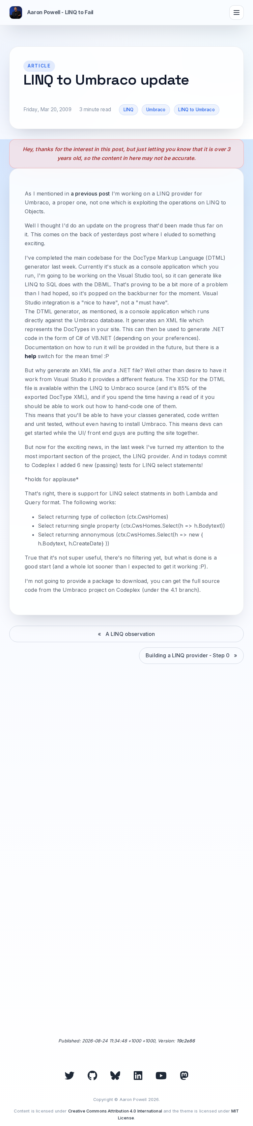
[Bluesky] (115, 1076)
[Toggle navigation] (236, 12)
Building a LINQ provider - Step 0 (188, 655)
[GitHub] (92, 1076)
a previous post (90, 193)
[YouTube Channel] (161, 1076)
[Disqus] (126, 771)
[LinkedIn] (138, 1076)
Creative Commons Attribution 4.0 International (115, 1111)
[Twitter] (69, 1076)
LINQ (129, 109)
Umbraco (155, 109)
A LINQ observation (130, 634)
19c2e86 (186, 1040)
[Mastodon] (184, 1076)
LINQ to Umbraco (196, 109)
